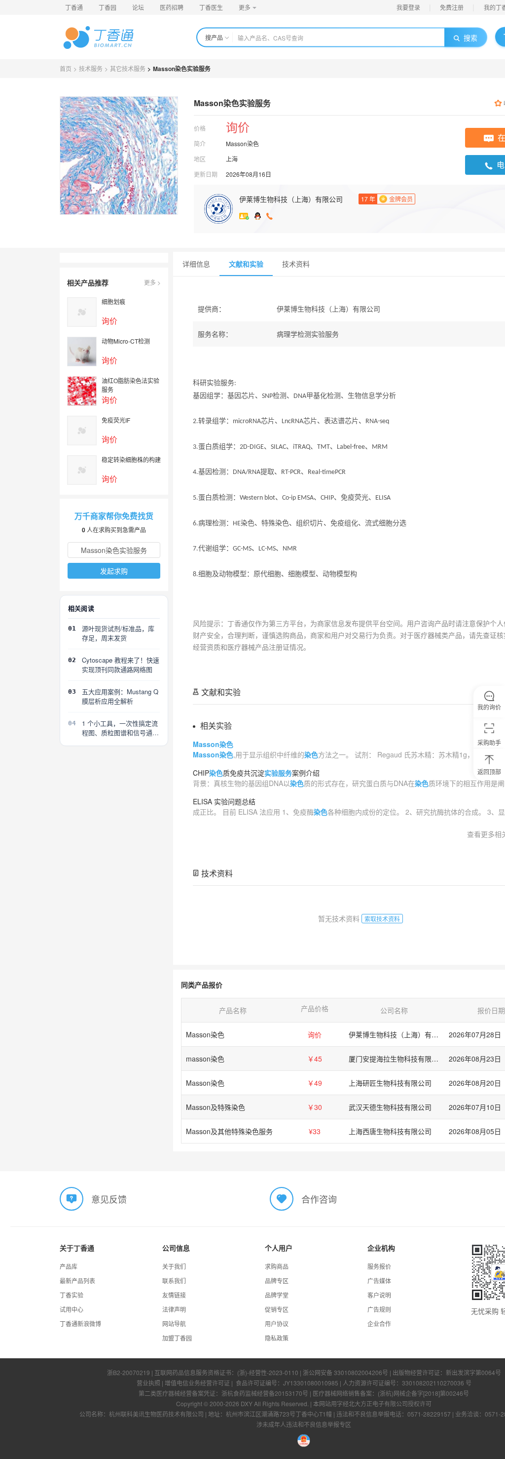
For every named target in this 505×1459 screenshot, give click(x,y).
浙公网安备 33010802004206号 (345, 1372)
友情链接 (174, 1295)
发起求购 (114, 571)
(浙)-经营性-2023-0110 (267, 1372)
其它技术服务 (127, 68)
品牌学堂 (277, 1295)
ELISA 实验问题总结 (224, 801)
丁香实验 (71, 1295)
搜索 (470, 37)
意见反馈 (109, 1198)
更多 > (152, 282)
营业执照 (148, 1383)
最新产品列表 (77, 1280)
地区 (200, 159)
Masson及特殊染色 (215, 1107)
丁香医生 (211, 7)
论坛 (138, 7)
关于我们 (174, 1266)
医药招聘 (171, 7)
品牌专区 (277, 1280)
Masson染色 (205, 1034)
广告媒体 (379, 1280)
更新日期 (205, 174)
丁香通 (74, 7)
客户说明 (379, 1295)
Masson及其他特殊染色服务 (229, 1131)
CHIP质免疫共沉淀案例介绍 (256, 773)
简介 (200, 143)
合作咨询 (319, 1198)
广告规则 (379, 1309)
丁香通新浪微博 (80, 1323)
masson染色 (205, 1059)
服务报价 (379, 1266)
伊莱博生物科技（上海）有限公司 (291, 199)
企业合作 (379, 1323)
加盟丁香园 (177, 1338)
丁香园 (107, 7)
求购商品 (277, 1266)
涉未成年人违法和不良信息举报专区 (303, 1424)
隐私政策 (277, 1338)
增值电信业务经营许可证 (197, 1383)
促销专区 (277, 1309)
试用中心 (71, 1309)
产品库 (68, 1266)
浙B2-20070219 (128, 1372)
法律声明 (174, 1309)
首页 (66, 68)
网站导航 (174, 1323)
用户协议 (277, 1323)
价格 (200, 128)
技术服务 (91, 68)
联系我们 (174, 1280)
